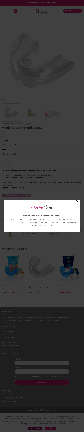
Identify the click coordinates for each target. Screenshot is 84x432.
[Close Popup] (77, 202)
